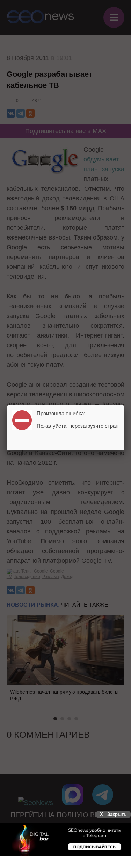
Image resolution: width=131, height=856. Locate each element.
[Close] (124, 405)
